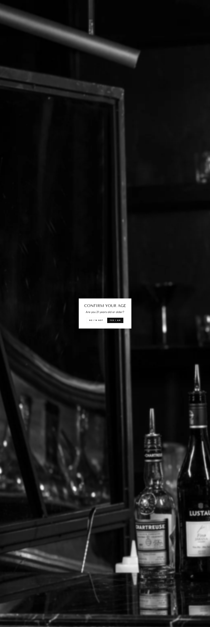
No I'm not (96, 320)
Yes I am (115, 320)
